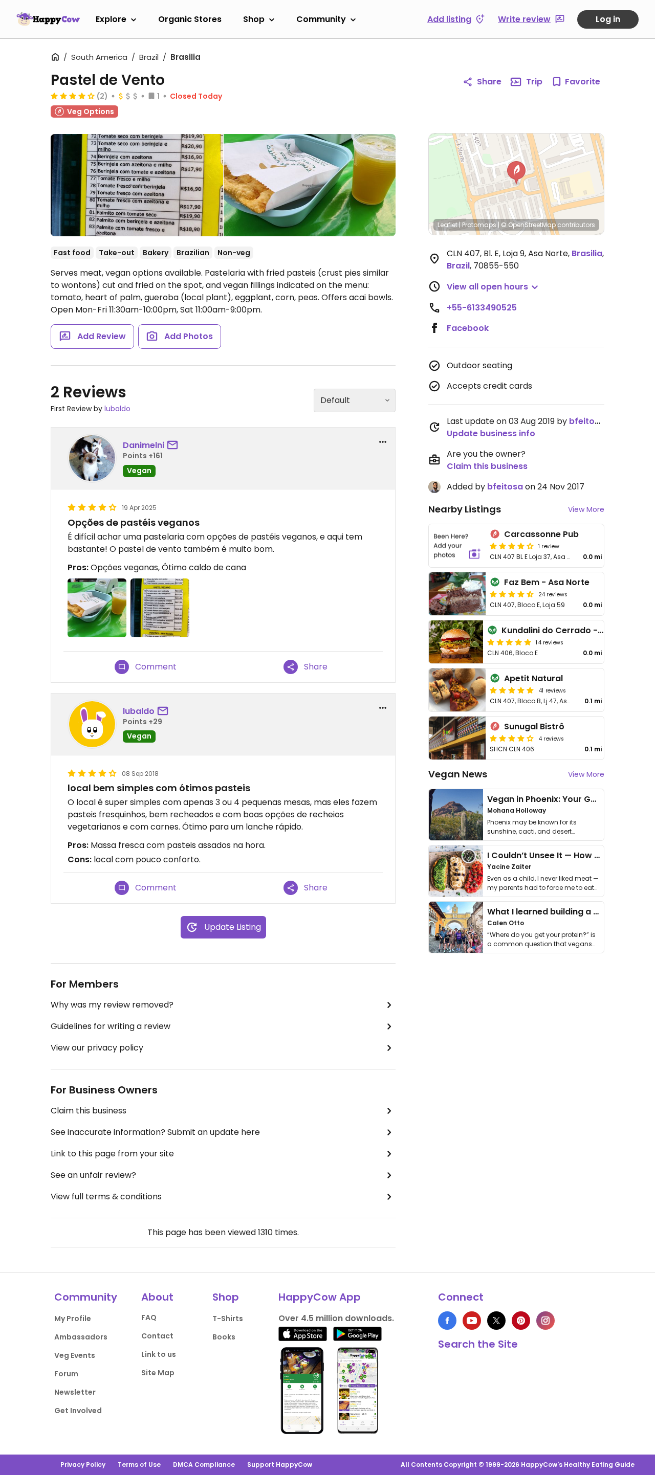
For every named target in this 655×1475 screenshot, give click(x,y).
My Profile (72, 1318)
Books (223, 1337)
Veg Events (74, 1355)
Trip (534, 81)
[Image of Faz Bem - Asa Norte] (457, 593)
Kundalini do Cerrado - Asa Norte (571, 630)
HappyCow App (319, 1297)
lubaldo (117, 409)
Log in (608, 19)
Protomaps (479, 224)
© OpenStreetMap (528, 224)
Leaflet (447, 224)
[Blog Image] (456, 814)
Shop (254, 19)
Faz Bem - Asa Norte (547, 582)
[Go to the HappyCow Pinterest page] (521, 1320)
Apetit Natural (533, 678)
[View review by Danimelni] (92, 458)
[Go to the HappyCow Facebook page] (447, 1320)
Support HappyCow (279, 1464)
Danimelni (143, 445)
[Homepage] (48, 19)
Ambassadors (80, 1337)
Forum (66, 1374)
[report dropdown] (383, 442)
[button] (516, 173)
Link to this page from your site (112, 1153)
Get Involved (78, 1410)
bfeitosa (587, 421)
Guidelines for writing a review (110, 1026)
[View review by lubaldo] (92, 724)
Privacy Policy (82, 1464)
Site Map (157, 1373)
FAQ (149, 1317)
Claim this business (88, 1110)
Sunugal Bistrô (534, 726)
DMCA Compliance (204, 1464)
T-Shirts (227, 1318)
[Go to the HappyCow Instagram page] (545, 1320)
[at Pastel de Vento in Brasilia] (137, 185)
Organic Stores (190, 19)
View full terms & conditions (106, 1196)
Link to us (158, 1354)
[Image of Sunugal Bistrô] (457, 738)
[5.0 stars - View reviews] (509, 641)
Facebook (468, 328)
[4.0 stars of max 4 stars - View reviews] (73, 95)
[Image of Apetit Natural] (457, 689)
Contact (157, 1336)
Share (489, 81)
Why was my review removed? (112, 1005)
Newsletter (75, 1392)
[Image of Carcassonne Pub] (457, 545)
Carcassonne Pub (541, 534)
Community (321, 19)
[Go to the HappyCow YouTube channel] (472, 1320)
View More (586, 509)
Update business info (491, 433)
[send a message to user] (174, 445)
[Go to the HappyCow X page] (496, 1320)
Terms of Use (139, 1464)
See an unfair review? (93, 1175)
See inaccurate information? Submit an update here (155, 1132)
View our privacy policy (97, 1048)
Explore (111, 19)
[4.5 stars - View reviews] (512, 593)
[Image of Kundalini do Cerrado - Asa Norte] (456, 641)
